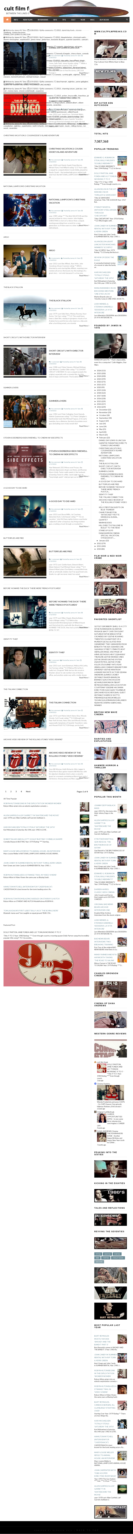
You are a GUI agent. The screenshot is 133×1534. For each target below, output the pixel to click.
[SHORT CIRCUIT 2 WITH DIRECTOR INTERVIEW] (25, 361)
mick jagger (49, 126)
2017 (99, 396)
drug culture (60, 103)
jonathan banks (17, 119)
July (100, 423)
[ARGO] (25, 261)
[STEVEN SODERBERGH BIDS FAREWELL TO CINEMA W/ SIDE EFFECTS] (25, 461)
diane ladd (8, 56)
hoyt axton (25, 70)
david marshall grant (77, 110)
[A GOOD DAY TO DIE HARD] (25, 512)
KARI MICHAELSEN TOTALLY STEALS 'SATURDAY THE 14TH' (29, 827)
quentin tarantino (73, 39)
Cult (73, 20)
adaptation (67, 67)
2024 (99, 376)
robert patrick (55, 119)
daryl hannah (62, 81)
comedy (60, 46)
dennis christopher (11, 39)
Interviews (43, 20)
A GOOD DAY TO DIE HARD (15, 488)
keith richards (38, 126)
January (102, 540)
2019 (99, 390)
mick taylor (59, 126)
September (103, 418)
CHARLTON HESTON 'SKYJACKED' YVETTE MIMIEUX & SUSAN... (109, 514)
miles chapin (30, 112)
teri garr (56, 70)
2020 (99, 387)
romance (19, 84)
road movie (44, 119)
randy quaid (17, 49)
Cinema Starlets (103, 1084)
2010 (99, 549)
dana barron (69, 46)
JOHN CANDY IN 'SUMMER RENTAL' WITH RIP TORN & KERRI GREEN (32, 863)
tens (31, 49)
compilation (8, 126)
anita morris (61, 124)
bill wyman (71, 124)
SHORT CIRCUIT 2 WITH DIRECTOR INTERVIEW (24, 337)
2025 (99, 373)
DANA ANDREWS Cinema (107, 1131)
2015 (99, 401)
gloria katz (19, 112)
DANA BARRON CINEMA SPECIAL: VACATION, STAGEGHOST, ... (109, 535)
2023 (99, 379)
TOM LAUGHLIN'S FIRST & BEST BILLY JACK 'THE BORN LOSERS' (31, 910)
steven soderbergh (27, 91)
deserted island (79, 67)
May (100, 429)
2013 (59, 88)
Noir (83, 20)
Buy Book (104, 20)
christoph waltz (79, 37)
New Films (27, 20)
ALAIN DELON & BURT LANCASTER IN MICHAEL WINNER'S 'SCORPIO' (105, 244)
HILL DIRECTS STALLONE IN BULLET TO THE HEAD (111, 526)
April (101, 432)
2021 (99, 384)
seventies (48, 70)
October (102, 415)
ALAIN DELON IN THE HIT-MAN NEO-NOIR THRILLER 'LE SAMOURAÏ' (105, 192)
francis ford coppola (12, 70)
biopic (82, 60)
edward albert (72, 103)
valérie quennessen (31, 84)
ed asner (78, 46)
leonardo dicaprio (58, 39)
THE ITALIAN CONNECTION (16, 689)
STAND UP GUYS (106, 530)
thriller (31, 63)
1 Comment (47, 74)
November (103, 412)
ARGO (6, 237)
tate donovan (21, 63)
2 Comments (47, 37)
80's (55, 20)
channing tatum (68, 88)
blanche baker (62, 110)
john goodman (9, 63)
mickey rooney (37, 70)
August (102, 421)
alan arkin (65, 60)
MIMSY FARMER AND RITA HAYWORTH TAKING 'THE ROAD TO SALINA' (105, 957)
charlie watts (82, 124)
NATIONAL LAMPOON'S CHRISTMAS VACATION (24, 186)
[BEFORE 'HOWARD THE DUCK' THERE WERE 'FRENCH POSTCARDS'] (25, 612)
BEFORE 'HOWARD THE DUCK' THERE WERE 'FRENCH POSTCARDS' (32, 588)
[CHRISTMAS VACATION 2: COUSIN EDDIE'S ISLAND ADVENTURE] (25, 159)
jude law (79, 88)
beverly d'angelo (63, 53)
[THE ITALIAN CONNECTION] (25, 713)
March (101, 435)
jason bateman (74, 117)
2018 (99, 393)
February (102, 437)
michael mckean (32, 77)
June (101, 426)
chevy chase (76, 53)
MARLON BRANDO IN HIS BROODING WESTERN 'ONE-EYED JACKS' (105, 291)
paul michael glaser (29, 105)
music (67, 126)
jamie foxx (46, 39)
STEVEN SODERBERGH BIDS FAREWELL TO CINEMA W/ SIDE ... (111, 476)
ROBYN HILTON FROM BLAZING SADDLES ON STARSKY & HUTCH (31, 898)
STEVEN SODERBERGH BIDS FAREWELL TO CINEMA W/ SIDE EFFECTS (33, 438)
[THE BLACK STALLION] (25, 311)
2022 (99, 382)
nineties (107, 1254)
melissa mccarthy (31, 119)
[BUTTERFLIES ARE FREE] (25, 562)
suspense (40, 91)
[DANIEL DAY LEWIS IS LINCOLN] (25, 58)
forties (117, 1254)
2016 (99, 398)
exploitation (25, 39)
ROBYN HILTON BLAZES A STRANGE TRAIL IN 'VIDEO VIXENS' (30, 875)
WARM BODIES (105, 522)
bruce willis (73, 95)
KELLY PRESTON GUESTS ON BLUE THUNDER (111, 508)
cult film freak (22, 8)
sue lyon (99, 1262)
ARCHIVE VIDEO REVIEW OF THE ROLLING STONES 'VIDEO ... (113, 502)
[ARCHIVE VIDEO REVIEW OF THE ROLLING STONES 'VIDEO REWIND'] (25, 763)
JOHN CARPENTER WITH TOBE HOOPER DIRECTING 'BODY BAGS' (105, 1473)
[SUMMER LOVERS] (25, 411)
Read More (83, 175)
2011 (99, 546)
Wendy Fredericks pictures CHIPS (111, 1102)
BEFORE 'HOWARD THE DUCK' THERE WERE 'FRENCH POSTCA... (112, 489)
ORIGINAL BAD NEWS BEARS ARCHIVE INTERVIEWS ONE (103, 907)
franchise (7, 49)
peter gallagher (82, 81)
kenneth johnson (18, 77)
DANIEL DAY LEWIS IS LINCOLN (17, 34)
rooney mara (13, 91)
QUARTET (103, 520)
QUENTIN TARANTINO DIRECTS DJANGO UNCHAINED (64, 99)
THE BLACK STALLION (13, 287)
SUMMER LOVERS (11, 387)
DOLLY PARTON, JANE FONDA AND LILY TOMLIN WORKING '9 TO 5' (32, 932)
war (97, 1258)
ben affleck (74, 60)
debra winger (9, 112)
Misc (92, 20)
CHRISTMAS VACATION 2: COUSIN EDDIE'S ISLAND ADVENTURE (31, 135)
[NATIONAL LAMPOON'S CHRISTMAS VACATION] (25, 210)
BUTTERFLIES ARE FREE (14, 538)
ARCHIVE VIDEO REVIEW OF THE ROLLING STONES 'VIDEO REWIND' (33, 739)
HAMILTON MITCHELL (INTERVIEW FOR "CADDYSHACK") (28, 887)
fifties (98, 1254)
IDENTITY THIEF (11, 639)
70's (64, 20)
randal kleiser (9, 84)
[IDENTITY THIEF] (25, 663)
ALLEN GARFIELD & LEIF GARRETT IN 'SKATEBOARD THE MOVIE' (31, 815)
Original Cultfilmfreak (105, 1112)
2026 (99, 370)
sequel (26, 49)
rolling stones (76, 126)
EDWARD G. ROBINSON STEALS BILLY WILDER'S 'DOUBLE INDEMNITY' (104, 160)
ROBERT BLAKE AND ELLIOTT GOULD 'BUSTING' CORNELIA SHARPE (33, 839)
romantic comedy (45, 105)
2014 (99, 404)
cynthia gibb (67, 74)
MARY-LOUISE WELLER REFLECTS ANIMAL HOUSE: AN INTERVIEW (32, 851)
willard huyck (73, 112)
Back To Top (88, 1530)
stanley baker (118, 1258)
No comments (48, 46)
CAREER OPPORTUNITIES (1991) (114, 1116)
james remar (36, 39)
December (103, 410)
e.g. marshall (19, 56)
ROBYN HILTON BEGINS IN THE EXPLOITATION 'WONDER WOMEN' (32, 803)
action (59, 67)
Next (28, 791)
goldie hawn (16, 105)
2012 (58, 37)
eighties (76, 74)
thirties (106, 1258)
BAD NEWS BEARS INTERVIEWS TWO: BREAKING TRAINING (103, 942)
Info (16, 20)
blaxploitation (66, 37)
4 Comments (47, 60)
